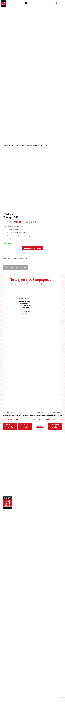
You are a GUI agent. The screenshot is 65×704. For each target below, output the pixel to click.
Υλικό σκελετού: (12, 233)
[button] (32, 3)
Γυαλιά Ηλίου (20, 145)
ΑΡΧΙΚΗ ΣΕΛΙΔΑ (8, 145)
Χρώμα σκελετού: (12, 236)
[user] (57, 3)
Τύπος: (9, 229)
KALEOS (8, 213)
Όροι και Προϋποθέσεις (12, 661)
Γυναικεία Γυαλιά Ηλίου (35, 145)
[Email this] (5, 262)
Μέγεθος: (10, 239)
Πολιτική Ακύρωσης (11, 679)
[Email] (9, 539)
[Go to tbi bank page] (32, 253)
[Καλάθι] (62, 3)
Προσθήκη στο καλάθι (32, 248)
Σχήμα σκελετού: (12, 226)
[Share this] (9, 262)
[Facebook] (4, 539)
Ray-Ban (10, 413)
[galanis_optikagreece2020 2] (3, 3)
